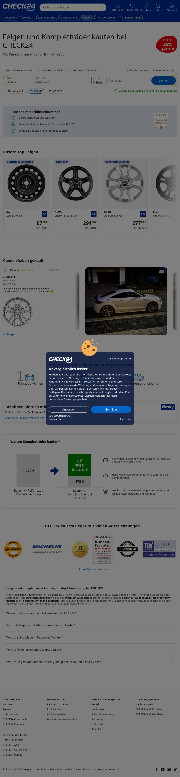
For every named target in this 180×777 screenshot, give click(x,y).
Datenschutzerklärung (59, 415)
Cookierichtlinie (56, 419)
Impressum (125, 419)
